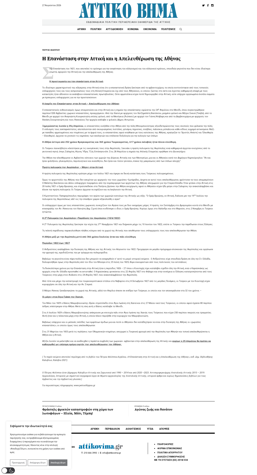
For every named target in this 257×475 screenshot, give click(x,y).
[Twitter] (203, 5)
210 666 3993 (90, 453)
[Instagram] (212, 5)
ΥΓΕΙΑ (150, 428)
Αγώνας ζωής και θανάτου (153, 410)
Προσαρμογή (18, 462)
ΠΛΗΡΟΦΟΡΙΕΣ (165, 444)
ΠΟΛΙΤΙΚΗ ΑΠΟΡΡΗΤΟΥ (169, 452)
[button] (8, 470)
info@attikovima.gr (111, 453)
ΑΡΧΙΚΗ (95, 428)
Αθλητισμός (133, 428)
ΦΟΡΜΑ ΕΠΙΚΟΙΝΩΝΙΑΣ (169, 448)
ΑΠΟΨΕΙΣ (164, 428)
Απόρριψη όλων (38, 462)
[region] (38, 445)
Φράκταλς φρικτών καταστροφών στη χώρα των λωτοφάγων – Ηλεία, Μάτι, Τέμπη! (77, 411)
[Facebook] (208, 5)
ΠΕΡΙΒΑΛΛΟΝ (112, 428)
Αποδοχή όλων (58, 462)
